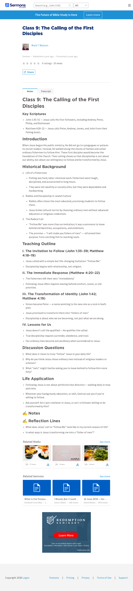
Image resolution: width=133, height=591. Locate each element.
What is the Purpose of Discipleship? (44, 499)
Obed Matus (90, 502)
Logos (25, 577)
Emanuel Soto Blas (33, 502)
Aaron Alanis (60, 502)
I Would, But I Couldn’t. (66, 499)
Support (123, 577)
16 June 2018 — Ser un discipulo (101, 499)
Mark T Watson (39, 45)
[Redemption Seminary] (66, 532)
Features (54, 577)
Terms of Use (104, 577)
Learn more (93, 15)
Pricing (70, 577)
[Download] (48, 464)
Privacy (86, 577)
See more (105, 441)
